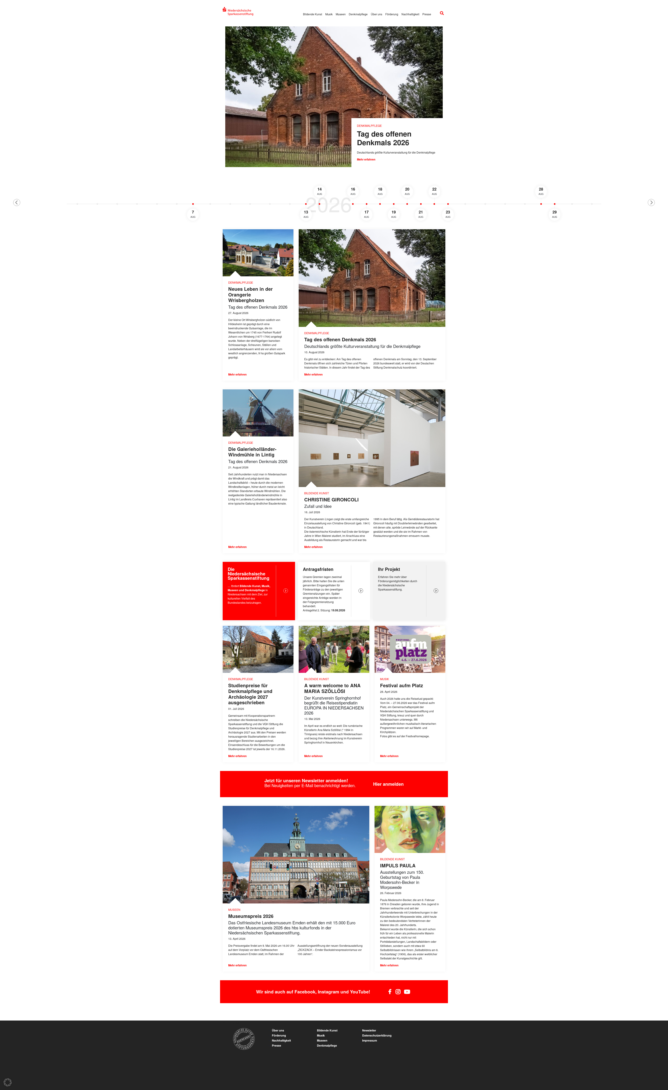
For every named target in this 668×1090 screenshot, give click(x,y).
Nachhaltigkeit (410, 14)
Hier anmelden (388, 784)
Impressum (369, 1040)
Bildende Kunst (312, 14)
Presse (426, 14)
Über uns (376, 14)
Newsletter (369, 1030)
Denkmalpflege (358, 14)
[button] (16, 202)
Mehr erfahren (366, 159)
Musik (329, 14)
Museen (341, 14)
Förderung (391, 14)
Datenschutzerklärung (377, 1035)
